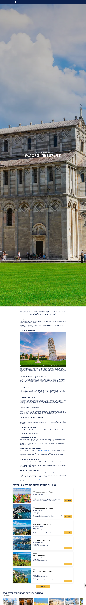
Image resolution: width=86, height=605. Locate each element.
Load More (43, 586)
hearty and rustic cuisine (44, 450)
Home (2, 307)
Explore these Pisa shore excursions (46, 479)
